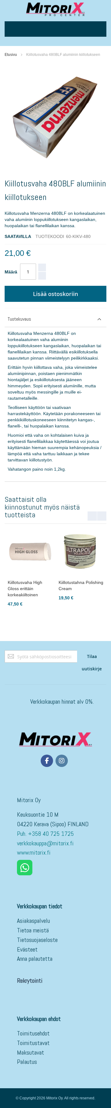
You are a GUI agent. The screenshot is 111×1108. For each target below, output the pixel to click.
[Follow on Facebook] (47, 761)
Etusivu (11, 54)
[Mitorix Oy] (55, 9)
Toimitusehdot (33, 1033)
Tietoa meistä (33, 930)
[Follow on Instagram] (62, 761)
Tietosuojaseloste (37, 940)
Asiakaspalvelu (33, 921)
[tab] (55, 319)
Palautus (27, 1062)
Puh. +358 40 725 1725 (46, 834)
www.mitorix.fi (34, 852)
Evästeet (27, 949)
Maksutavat (30, 1052)
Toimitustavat (33, 1043)
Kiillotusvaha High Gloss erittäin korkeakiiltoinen (88, 588)
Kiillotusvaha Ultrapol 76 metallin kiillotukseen (40, 588)
